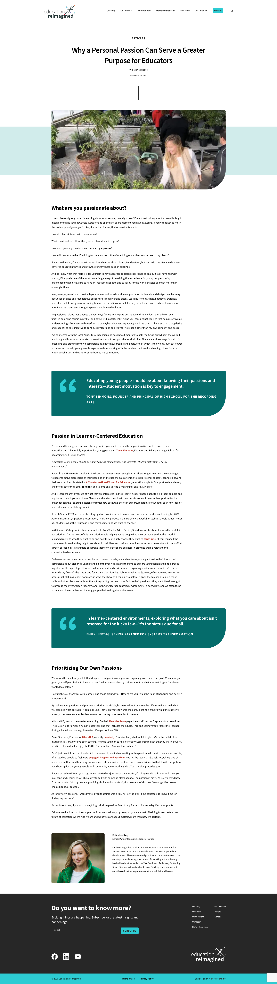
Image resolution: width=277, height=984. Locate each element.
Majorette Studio (217, 978)
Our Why (196, 907)
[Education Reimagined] (59, 18)
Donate (217, 912)
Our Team (196, 922)
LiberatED (87, 737)
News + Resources (200, 927)
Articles (138, 38)
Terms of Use (128, 978)
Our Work (196, 912)
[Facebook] (54, 959)
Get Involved (220, 907)
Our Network (198, 917)
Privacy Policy (147, 978)
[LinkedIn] (66, 959)
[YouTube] (78, 959)
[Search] (230, 10)
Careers (217, 917)
